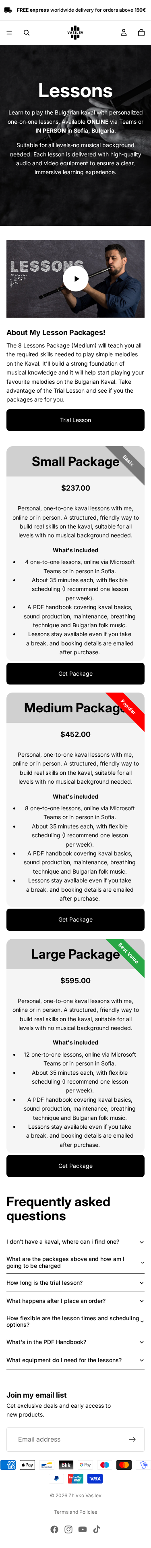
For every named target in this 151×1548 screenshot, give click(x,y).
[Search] (26, 33)
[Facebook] (54, 1529)
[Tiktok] (96, 1529)
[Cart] (141, 33)
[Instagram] (68, 1529)
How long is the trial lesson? (44, 1282)
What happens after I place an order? (55, 1300)
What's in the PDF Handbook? (46, 1341)
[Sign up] (132, 1439)
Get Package (75, 673)
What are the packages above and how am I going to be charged (65, 1262)
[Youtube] (82, 1529)
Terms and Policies (75, 1512)
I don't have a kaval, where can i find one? (62, 1241)
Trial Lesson (75, 419)
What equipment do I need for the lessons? (64, 1360)
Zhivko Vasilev (84, 1495)
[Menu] (9, 32)
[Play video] (76, 278)
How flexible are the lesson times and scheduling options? (72, 1321)
